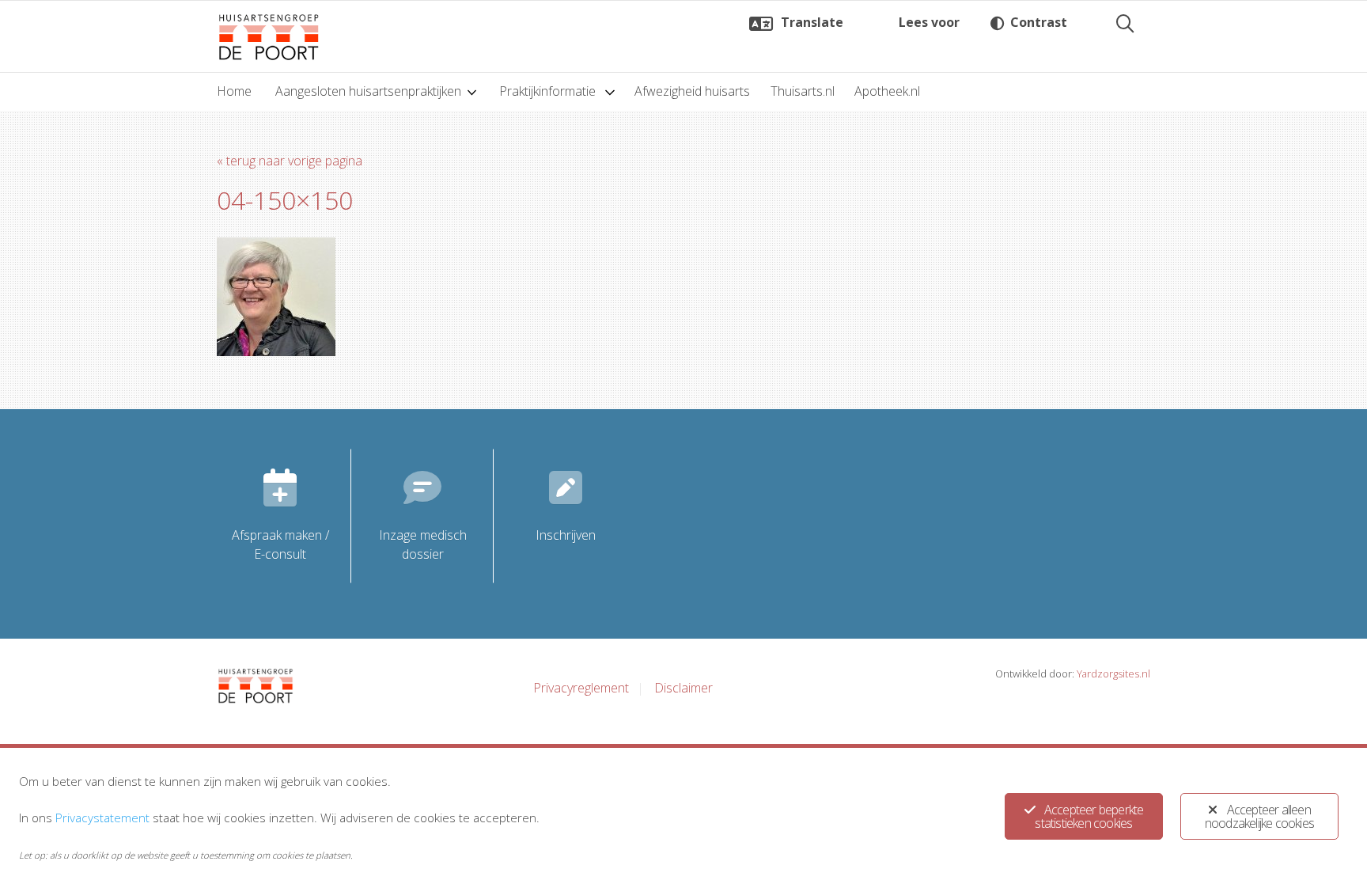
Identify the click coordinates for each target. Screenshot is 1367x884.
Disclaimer (683, 687)
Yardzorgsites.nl (1113, 673)
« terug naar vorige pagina (289, 160)
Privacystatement (102, 817)
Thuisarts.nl (803, 91)
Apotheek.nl (887, 91)
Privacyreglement (581, 687)
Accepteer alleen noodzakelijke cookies (1259, 816)
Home (234, 91)
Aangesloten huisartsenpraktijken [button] (368, 91)
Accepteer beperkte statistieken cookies (1089, 816)
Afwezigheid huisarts (692, 91)
